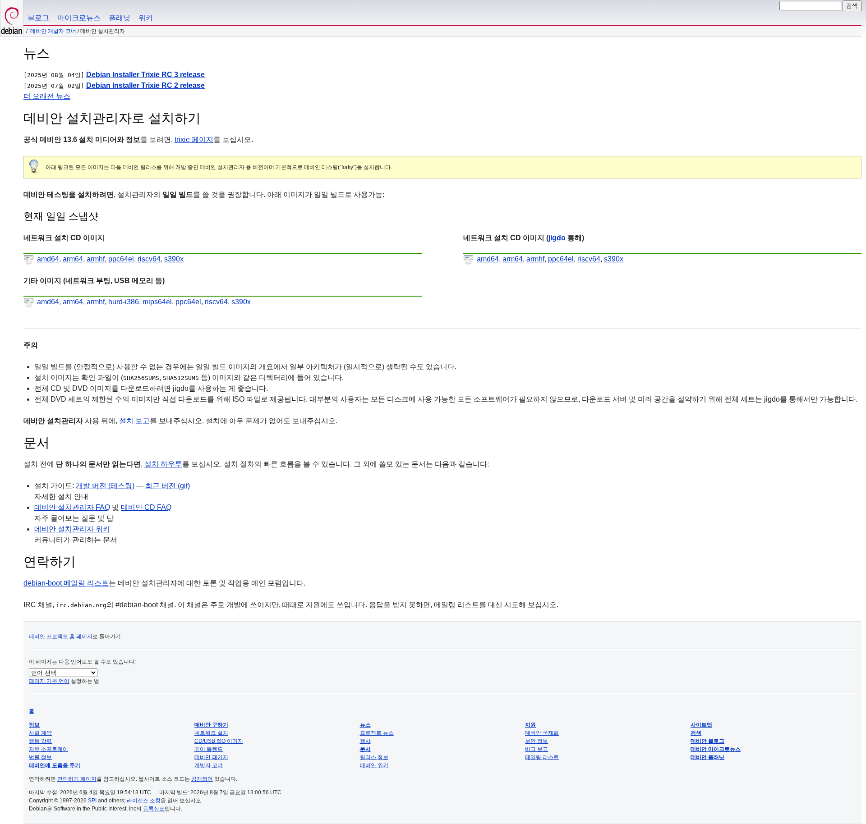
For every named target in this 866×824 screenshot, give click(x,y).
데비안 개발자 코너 (53, 31)
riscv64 (149, 259)
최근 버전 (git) (167, 486)
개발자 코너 (208, 765)
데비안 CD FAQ (146, 507)
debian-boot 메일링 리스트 (66, 583)
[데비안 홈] (11, 18)
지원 (530, 725)
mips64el (157, 302)
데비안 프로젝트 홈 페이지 (60, 636)
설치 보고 (134, 421)
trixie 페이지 (194, 139)
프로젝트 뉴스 (377, 733)
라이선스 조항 (144, 800)
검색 (696, 733)
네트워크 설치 (211, 733)
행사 (365, 741)
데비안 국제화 (542, 733)
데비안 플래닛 (707, 757)
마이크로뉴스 (79, 18)
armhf (96, 259)
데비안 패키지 (211, 757)
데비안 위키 (374, 765)
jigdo (557, 238)
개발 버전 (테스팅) (105, 486)
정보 (34, 725)
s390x (174, 259)
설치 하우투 (163, 464)
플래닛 (119, 18)
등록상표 (154, 809)
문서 (365, 749)
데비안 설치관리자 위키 (72, 529)
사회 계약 (40, 733)
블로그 (38, 18)
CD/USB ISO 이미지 (218, 741)
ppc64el (121, 259)
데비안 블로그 (707, 741)
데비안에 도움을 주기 (54, 765)
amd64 (48, 259)
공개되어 (202, 779)
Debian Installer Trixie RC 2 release (145, 85)
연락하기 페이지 (77, 779)
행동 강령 (40, 741)
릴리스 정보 (374, 757)
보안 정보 (536, 741)
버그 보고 (536, 749)
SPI (92, 800)
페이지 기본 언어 (49, 681)
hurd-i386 (123, 302)
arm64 (73, 259)
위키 (145, 18)
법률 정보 (40, 757)
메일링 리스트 (542, 757)
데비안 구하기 (211, 725)
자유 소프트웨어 (48, 749)
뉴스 (365, 725)
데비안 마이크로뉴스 (716, 749)
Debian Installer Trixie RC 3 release (145, 74)
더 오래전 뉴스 (46, 96)
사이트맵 (701, 725)
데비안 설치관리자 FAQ (72, 507)
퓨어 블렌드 (208, 749)
